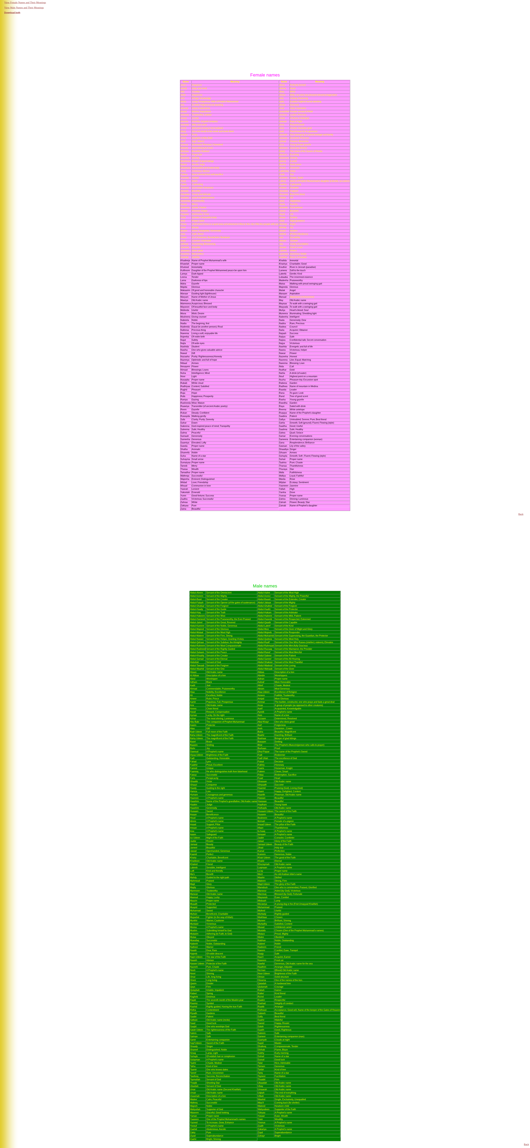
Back (520, 514)
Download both (12, 12)
